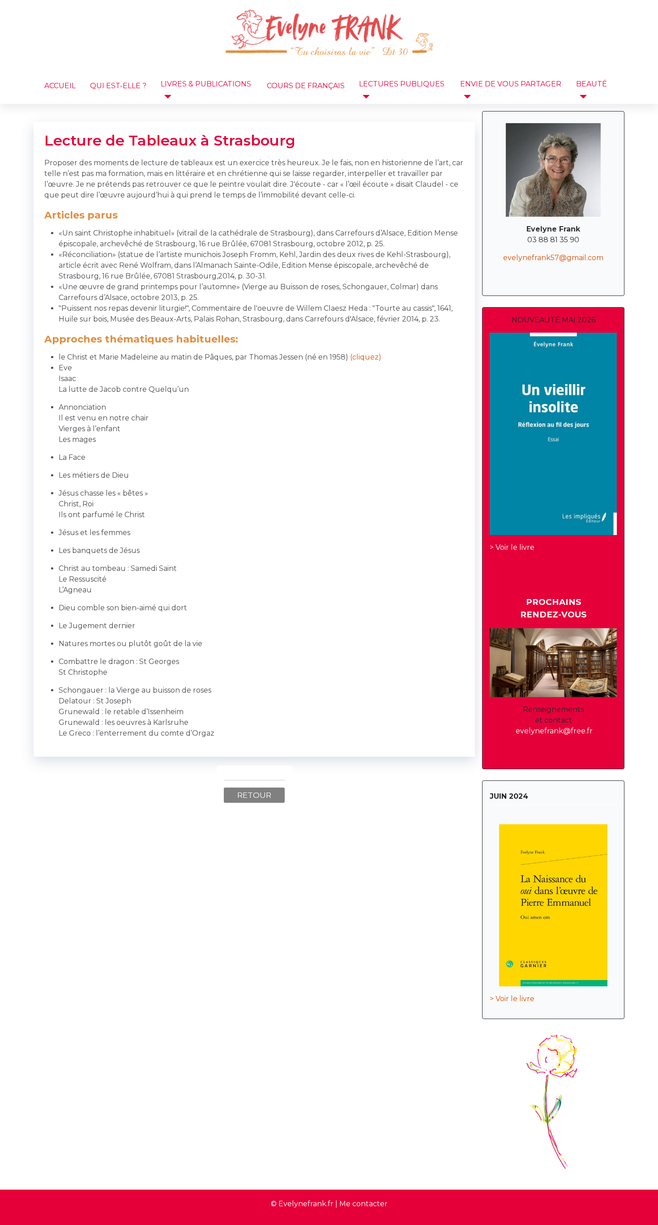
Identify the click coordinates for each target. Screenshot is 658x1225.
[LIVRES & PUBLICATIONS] (166, 97)
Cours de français (306, 85)
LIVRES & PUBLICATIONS (206, 84)
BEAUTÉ (591, 84)
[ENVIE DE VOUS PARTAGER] (465, 97)
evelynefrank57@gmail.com (553, 257)
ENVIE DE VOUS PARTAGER (510, 84)
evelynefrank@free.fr (554, 731)
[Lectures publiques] (364, 97)
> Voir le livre (512, 547)
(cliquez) (364, 357)
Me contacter (363, 1203)
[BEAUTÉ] (581, 97)
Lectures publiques (401, 84)
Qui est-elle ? (118, 85)
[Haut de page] (642, 1208)
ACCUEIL (60, 85)
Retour (254, 795)
